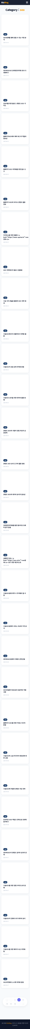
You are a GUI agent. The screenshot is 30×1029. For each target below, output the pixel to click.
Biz (4, 2)
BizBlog (9, 1023)
